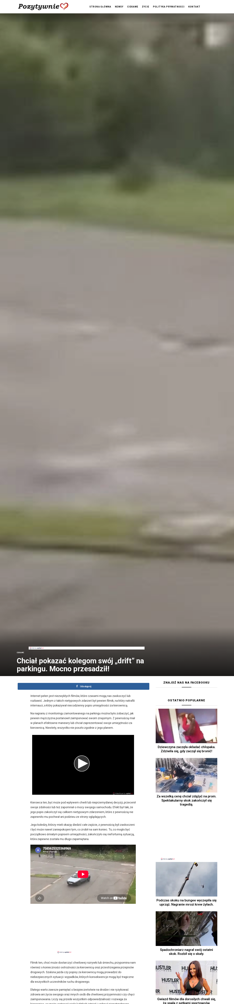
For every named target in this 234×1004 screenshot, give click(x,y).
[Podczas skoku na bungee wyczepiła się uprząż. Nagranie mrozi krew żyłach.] (186, 879)
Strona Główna (100, 6)
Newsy (119, 6)
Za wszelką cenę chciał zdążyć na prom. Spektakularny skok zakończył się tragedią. (186, 800)
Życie (145, 6)
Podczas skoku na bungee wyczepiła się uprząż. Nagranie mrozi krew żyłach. (186, 902)
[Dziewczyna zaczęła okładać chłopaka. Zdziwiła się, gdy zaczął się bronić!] (186, 726)
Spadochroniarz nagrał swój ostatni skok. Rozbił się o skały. (186, 952)
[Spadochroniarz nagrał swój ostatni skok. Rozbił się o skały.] (186, 928)
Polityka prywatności (169, 6)
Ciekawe (132, 6)
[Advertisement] (87, 639)
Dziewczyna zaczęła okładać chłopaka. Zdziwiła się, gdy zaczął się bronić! (186, 749)
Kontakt (194, 6)
